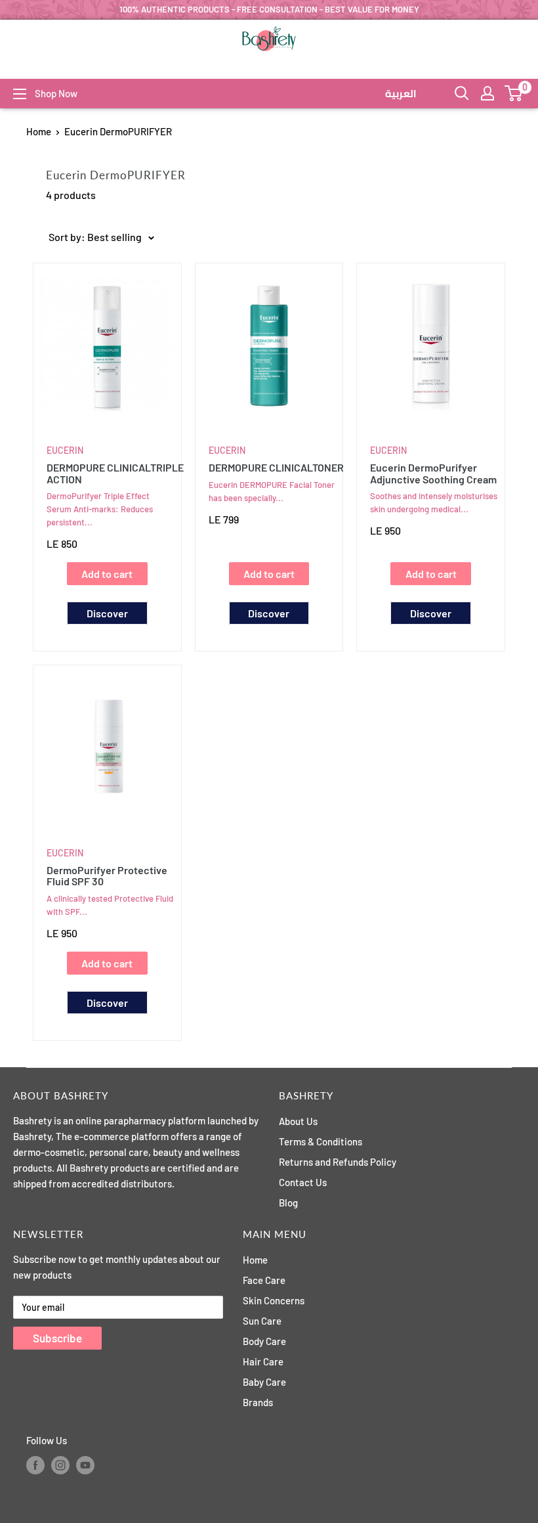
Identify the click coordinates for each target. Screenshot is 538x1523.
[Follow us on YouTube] (85, 1465)
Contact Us (303, 1182)
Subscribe (57, 1337)
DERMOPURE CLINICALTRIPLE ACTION (111, 473)
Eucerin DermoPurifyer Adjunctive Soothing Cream (433, 473)
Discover (107, 613)
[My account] (487, 93)
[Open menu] (19, 94)
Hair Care (263, 1361)
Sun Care (262, 1321)
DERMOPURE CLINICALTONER (273, 468)
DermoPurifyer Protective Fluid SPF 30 (107, 875)
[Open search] (462, 93)
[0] (514, 93)
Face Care (264, 1280)
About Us (298, 1121)
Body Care (264, 1341)
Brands (258, 1402)
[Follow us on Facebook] (35, 1465)
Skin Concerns (273, 1300)
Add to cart (107, 573)
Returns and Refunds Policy (337, 1162)
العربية (401, 94)
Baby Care (264, 1382)
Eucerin (65, 450)
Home (38, 131)
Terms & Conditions (320, 1141)
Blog (288, 1202)
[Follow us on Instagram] (60, 1465)
